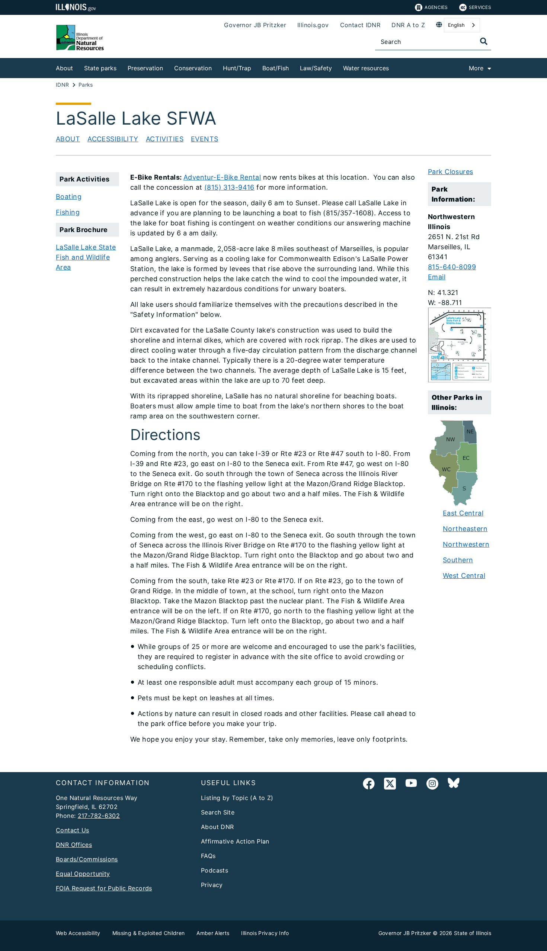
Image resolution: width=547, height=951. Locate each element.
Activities (164, 139)
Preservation (145, 68)
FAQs (208, 856)
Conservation (193, 68)
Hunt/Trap (237, 68)
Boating (68, 196)
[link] (369, 785)
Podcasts (214, 870)
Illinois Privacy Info (265, 933)
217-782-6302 (99, 815)
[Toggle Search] (483, 41)
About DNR (217, 826)
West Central (464, 575)
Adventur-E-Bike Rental (222, 177)
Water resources (366, 68)
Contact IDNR (360, 25)
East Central (463, 513)
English (456, 25)
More (476, 68)
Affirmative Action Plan (235, 841)
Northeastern (465, 529)
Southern (458, 560)
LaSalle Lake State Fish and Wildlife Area (86, 257)
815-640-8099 (452, 267)
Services (480, 7)
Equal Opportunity (83, 873)
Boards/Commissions (87, 859)
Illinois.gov (313, 25)
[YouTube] (411, 785)
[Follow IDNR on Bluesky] (454, 785)
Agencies (436, 7)
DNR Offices (74, 844)
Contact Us (72, 830)
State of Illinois (472, 933)
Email (436, 277)
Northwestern (466, 544)
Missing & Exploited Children (148, 933)
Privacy (212, 885)
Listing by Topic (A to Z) (237, 797)
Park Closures (450, 172)
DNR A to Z (408, 25)
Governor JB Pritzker (255, 25)
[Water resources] (394, 66)
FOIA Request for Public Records (104, 888)
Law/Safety (316, 68)
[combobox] (462, 25)
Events (204, 139)
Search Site (217, 812)
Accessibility (112, 139)
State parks (100, 68)
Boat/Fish (275, 68)
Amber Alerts (212, 933)
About (64, 68)
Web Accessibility (78, 933)
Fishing (68, 212)
